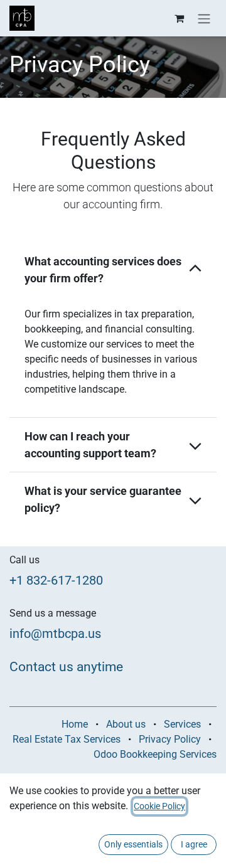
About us (126, 724)
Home (75, 724)
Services (182, 724)
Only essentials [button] (133, 844)
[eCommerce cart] (178, 18)
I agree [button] (194, 844)
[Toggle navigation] (204, 18)
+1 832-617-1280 (56, 580)
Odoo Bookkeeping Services (155, 754)
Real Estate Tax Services (67, 739)
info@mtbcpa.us (55, 633)
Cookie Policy (159, 806)
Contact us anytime (66, 666)
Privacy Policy (170, 739)
